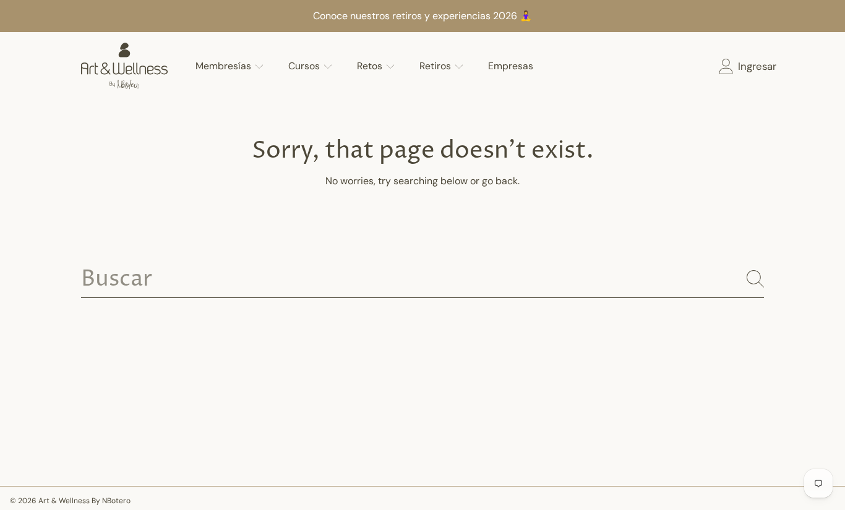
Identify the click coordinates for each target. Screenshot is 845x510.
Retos (371, 65)
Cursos (305, 65)
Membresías (224, 65)
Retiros (436, 65)
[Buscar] (755, 278)
